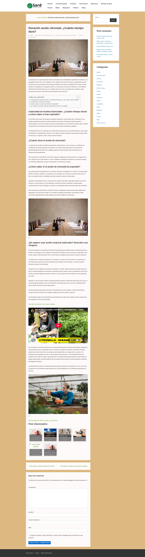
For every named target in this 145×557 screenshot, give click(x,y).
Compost (99, 94)
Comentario (32, 487)
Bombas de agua (106, 3)
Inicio (38, 17)
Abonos (50, 3)
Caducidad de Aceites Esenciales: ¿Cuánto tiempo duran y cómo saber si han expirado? (55, 99)
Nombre (30, 512)
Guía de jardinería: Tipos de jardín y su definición (42, 420)
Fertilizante (99, 97)
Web (29, 527)
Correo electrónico (33, 520)
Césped (98, 91)
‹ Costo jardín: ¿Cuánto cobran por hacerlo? (41, 466)
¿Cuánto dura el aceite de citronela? (40, 101)
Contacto (37, 553)
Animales (73, 3)
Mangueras (66, 7)
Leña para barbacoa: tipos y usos (105, 46)
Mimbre (98, 113)
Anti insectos (83, 3)
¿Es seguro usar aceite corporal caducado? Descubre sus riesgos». (49, 106)
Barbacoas (94, 3)
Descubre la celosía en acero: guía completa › (74, 466)
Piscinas (76, 7)
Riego (84, 7)
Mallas (58, 7)
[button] (77, 97)
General (49, 7)
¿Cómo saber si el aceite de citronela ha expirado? (44, 104)
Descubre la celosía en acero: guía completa (41, 304)
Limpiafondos (100, 104)
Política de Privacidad (46, 553)
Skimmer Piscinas (101, 123)
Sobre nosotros (29, 553)
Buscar (97, 17)
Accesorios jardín (61, 3)
